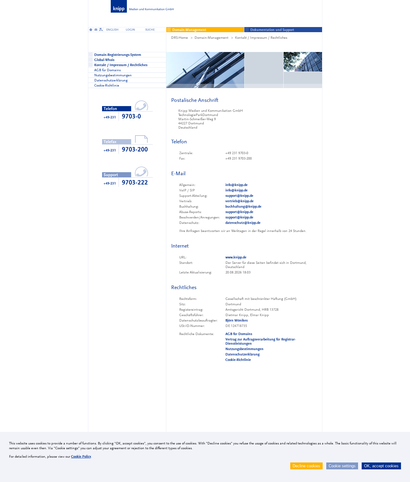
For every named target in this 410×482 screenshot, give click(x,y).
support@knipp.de (239, 196)
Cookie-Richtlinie (238, 360)
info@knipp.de (236, 185)
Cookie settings (342, 466)
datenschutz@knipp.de (243, 223)
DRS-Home (179, 37)
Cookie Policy (81, 456)
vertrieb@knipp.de (239, 201)
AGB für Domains (238, 334)
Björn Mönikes (236, 320)
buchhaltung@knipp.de (243, 206)
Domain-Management (211, 37)
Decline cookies (306, 466)
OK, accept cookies (381, 466)
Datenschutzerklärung (242, 354)
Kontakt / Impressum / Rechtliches (261, 37)
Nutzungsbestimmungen (244, 349)
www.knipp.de (235, 257)
